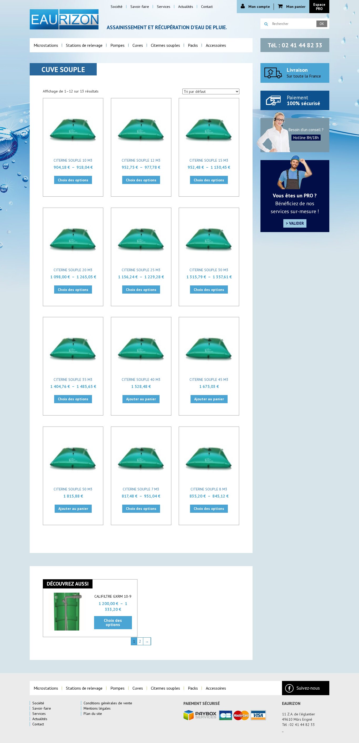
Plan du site (93, 713)
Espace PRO (319, 6)
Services (39, 713)
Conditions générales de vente (108, 703)
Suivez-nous (308, 688)
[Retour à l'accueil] (64, 18)
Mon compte (258, 6)
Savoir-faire (41, 708)
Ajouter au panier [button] (141, 399)
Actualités (39, 718)
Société (38, 703)
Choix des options (73, 180)
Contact (38, 724)
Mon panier (295, 6)
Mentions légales (97, 708)
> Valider (295, 223)
